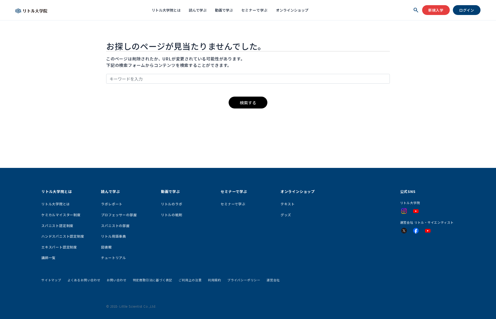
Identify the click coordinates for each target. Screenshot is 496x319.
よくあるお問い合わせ (83, 280)
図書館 (106, 247)
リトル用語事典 (113, 236)
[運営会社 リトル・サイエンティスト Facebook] (416, 231)
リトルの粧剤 (171, 214)
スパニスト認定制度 (57, 225)
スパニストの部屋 (115, 225)
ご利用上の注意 (190, 280)
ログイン (466, 10)
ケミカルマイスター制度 (61, 214)
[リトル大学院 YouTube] (416, 211)
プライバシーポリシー (243, 280)
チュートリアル (113, 257)
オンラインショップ (292, 10)
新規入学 (436, 10)
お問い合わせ (117, 280)
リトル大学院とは (166, 10)
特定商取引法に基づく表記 (153, 280)
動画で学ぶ (224, 10)
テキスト (288, 203)
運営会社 (273, 280)
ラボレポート (111, 203)
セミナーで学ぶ (254, 10)
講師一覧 (48, 257)
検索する (248, 102)
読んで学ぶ (198, 10)
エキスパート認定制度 (59, 247)
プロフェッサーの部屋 (119, 214)
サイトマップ (51, 280)
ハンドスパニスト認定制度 (62, 236)
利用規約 (214, 280)
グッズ (286, 214)
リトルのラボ (171, 203)
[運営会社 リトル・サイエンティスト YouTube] (428, 231)
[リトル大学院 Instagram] (404, 211)
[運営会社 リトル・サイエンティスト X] (404, 231)
